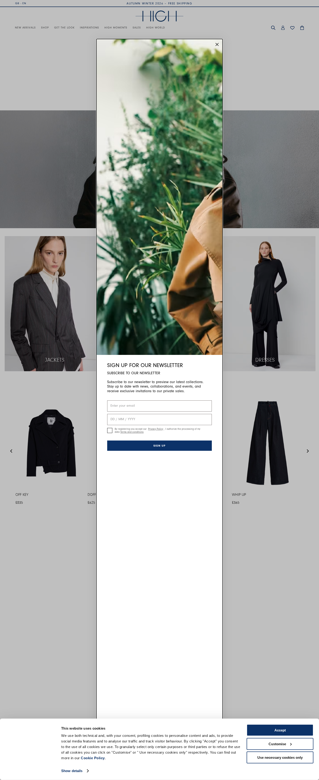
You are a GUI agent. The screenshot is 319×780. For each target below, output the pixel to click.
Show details (71, 771)
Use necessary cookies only (280, 757)
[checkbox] (109, 430)
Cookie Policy (93, 758)
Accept (280, 730)
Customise (277, 744)
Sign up (159, 445)
